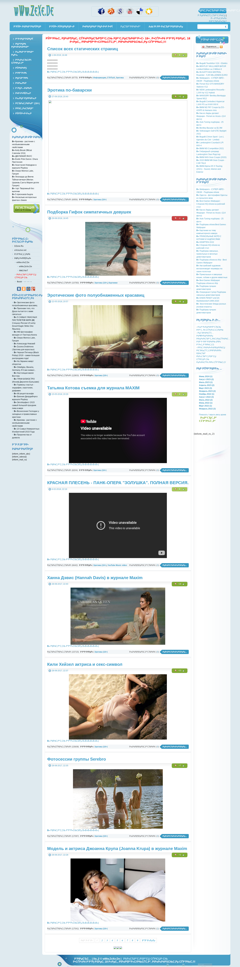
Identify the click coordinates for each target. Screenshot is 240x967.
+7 (180, 765)
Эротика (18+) (99, 199)
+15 (179, 671)
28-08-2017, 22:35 (60, 765)
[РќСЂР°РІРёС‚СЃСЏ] (183, 55)
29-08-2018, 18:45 (60, 218)
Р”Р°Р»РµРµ (148, 940)
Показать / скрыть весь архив (212, 414)
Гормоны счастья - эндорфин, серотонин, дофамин (23, 388)
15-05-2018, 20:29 (60, 394)
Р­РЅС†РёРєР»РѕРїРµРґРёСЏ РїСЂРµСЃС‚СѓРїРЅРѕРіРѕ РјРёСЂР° (210, 350)
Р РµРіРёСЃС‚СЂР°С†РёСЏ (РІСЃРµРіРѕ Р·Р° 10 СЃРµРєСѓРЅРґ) (27, 208)
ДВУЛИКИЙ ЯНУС (22, 156)
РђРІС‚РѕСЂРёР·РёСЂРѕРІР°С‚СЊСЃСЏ (212, 10)
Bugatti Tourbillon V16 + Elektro (211, 63)
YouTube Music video (117, 565)
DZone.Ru (19, 246)
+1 (180, 96)
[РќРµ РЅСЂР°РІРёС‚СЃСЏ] (176, 55)
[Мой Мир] (28, 289)
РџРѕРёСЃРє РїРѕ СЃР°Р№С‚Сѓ (211, 362)
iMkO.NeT (23, 270)
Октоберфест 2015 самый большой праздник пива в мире (24, 405)
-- (24, 282)
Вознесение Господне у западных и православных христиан (25, 414)
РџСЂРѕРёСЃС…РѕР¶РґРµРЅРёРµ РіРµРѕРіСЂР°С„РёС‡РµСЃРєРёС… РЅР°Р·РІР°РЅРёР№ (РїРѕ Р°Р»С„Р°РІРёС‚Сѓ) (213, 339)
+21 (179, 584)
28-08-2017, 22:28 (60, 855)
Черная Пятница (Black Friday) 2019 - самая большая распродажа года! (26, 355)
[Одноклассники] (221, 47)
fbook (19, 282)
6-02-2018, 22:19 (59, 489)
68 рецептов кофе (24, 393)
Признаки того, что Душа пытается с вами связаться (23, 311)
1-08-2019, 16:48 (59, 55)
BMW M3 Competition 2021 (210, 148)
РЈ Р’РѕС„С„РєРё (22, 254)
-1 (179, 218)
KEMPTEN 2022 (205, 242)
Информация (99, 78)
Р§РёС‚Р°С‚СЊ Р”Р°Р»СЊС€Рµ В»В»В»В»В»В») (73, 72)
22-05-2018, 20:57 (60, 301)
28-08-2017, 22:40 (60, 584)
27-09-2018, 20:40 (60, 96)
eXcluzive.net (20, 250)
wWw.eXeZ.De (22, 262)
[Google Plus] (33, 289)
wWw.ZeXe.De (34, 10)
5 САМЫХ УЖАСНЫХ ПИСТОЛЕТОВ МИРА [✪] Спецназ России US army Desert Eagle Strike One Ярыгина (24, 323)
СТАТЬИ (111, 78)
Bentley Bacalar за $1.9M (209, 128)
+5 (180, 855)
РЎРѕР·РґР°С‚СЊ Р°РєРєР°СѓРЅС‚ (212, 40)
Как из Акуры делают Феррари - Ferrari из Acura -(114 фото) (211, 116)
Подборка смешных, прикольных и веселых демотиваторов (207, 254)
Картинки (113, 283)
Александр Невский (24, 344)
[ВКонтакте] (19, 289)
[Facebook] (101, 14)
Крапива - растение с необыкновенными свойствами (23, 144)
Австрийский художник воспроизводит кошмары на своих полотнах (209, 269)
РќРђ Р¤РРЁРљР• (22, 258)
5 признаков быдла (22, 194)
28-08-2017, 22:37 (60, 671)
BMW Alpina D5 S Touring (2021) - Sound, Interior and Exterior (209, 169)
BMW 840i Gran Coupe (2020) (211, 157)
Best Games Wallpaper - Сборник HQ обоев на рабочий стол (210, 204)
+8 (180, 301)
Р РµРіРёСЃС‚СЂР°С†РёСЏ (211, 15)
